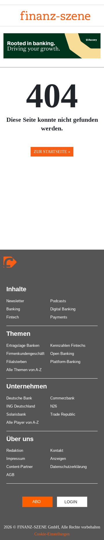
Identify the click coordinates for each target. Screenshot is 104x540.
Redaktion (14, 450)
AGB (10, 475)
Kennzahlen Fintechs (68, 345)
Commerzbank (62, 398)
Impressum (15, 458)
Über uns (20, 439)
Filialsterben (16, 362)
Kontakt (56, 450)
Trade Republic (62, 414)
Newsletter (15, 301)
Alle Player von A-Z (22, 422)
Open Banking (62, 353)
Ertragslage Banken (22, 345)
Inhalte (16, 289)
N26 (53, 406)
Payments (58, 317)
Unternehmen (26, 386)
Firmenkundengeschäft (25, 353)
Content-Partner (19, 467)
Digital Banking (62, 309)
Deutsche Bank (19, 398)
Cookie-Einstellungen (52, 534)
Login (70, 502)
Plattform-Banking (65, 362)
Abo (36, 501)
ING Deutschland (20, 406)
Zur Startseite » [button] (52, 152)
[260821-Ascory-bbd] (52, 45)
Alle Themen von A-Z (24, 370)
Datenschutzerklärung (68, 467)
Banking (13, 309)
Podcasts (58, 301)
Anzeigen (58, 458)
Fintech (12, 317)
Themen (18, 333)
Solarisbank (16, 414)
